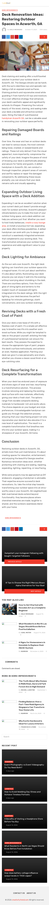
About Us (31, 893)
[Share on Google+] (12, 37)
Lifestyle (9, 788)
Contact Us (19, 893)
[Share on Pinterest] (16, 37)
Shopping (9, 816)
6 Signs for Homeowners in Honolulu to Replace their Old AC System (32, 645)
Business (9, 761)
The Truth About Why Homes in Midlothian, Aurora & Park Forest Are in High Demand (33, 684)
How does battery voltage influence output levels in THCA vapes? (21, 874)
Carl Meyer (26, 632)
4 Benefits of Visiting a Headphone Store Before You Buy (23, 820)
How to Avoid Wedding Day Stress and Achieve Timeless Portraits (22, 793)
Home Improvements (10, 10)
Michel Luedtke (28, 690)
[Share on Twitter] (8, 37)
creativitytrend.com (20, 900)
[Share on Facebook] (4, 37)
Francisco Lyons (28, 727)
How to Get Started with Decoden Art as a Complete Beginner (32, 608)
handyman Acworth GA (13, 118)
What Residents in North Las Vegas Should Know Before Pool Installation (33, 626)
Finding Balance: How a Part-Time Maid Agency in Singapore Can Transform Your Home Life (31, 705)
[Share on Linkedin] (21, 37)
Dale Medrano (16, 29)
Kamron (24, 651)
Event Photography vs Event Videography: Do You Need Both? (24, 766)
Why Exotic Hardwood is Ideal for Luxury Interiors (31, 722)
